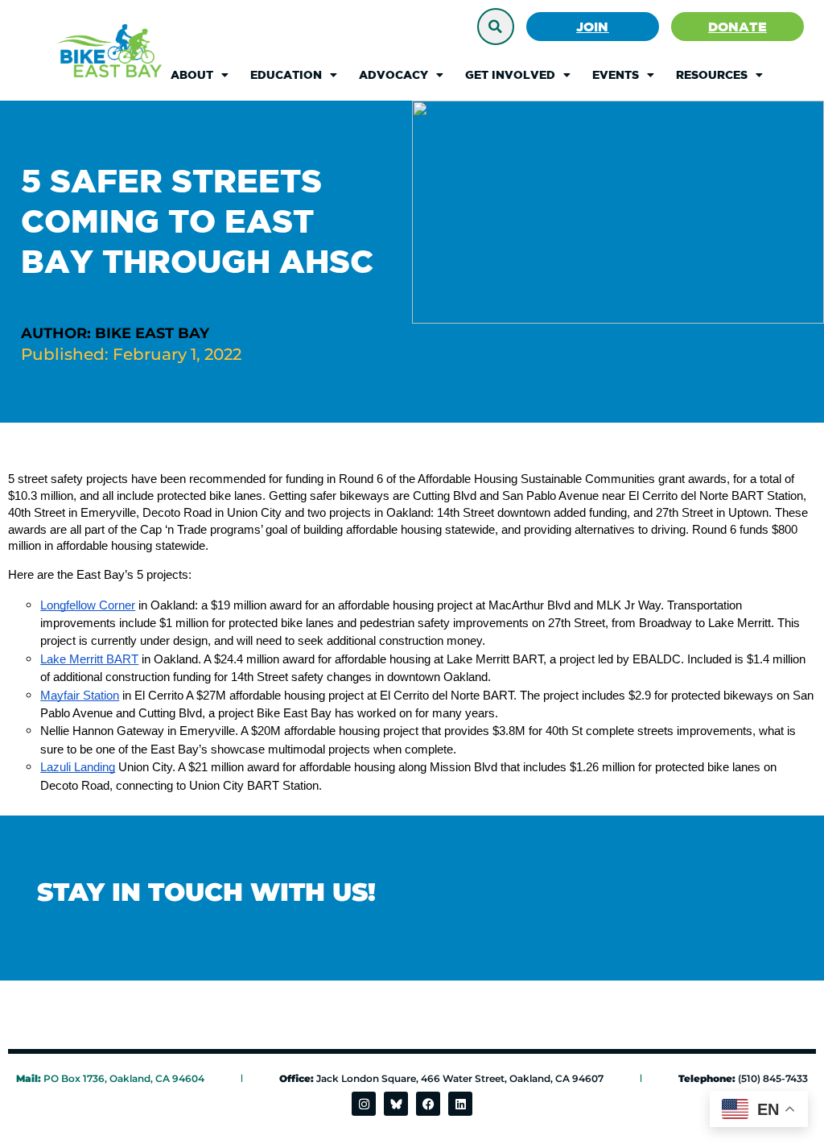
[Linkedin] (460, 1104)
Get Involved (510, 74)
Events (615, 74)
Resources (712, 74)
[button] (495, 26)
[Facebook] (428, 1104)
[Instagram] (364, 1104)
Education (286, 74)
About (192, 74)
